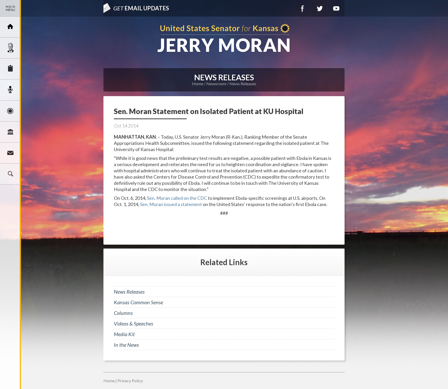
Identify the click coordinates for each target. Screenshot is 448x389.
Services (10, 69)
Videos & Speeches (133, 323)
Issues (10, 111)
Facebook (302, 8)
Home (197, 83)
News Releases (242, 83)
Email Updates (141, 8)
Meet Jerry (10, 48)
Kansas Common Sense (138, 302)
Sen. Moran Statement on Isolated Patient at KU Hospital (208, 111)
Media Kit (124, 334)
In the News (126, 345)
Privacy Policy (130, 380)
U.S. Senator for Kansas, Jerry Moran (224, 38)
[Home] (10, 27)
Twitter (319, 8)
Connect (10, 153)
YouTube (336, 8)
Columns (123, 313)
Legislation (10, 132)
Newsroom (10, 90)
